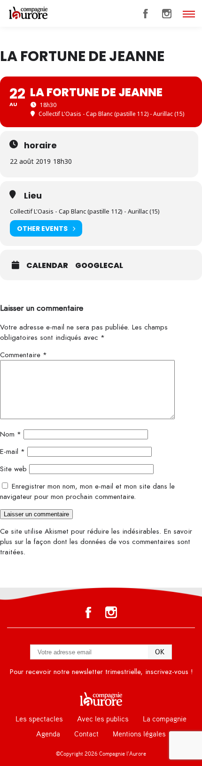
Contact (86, 734)
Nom (10, 434)
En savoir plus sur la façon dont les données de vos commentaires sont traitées (96, 542)
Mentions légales (139, 734)
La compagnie (164, 719)
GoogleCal (99, 265)
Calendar (47, 265)
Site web (13, 469)
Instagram (166, 13)
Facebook (145, 13)
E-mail (12, 451)
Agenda (48, 734)
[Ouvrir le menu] (189, 14)
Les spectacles (39, 719)
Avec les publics (103, 719)
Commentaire (23, 355)
